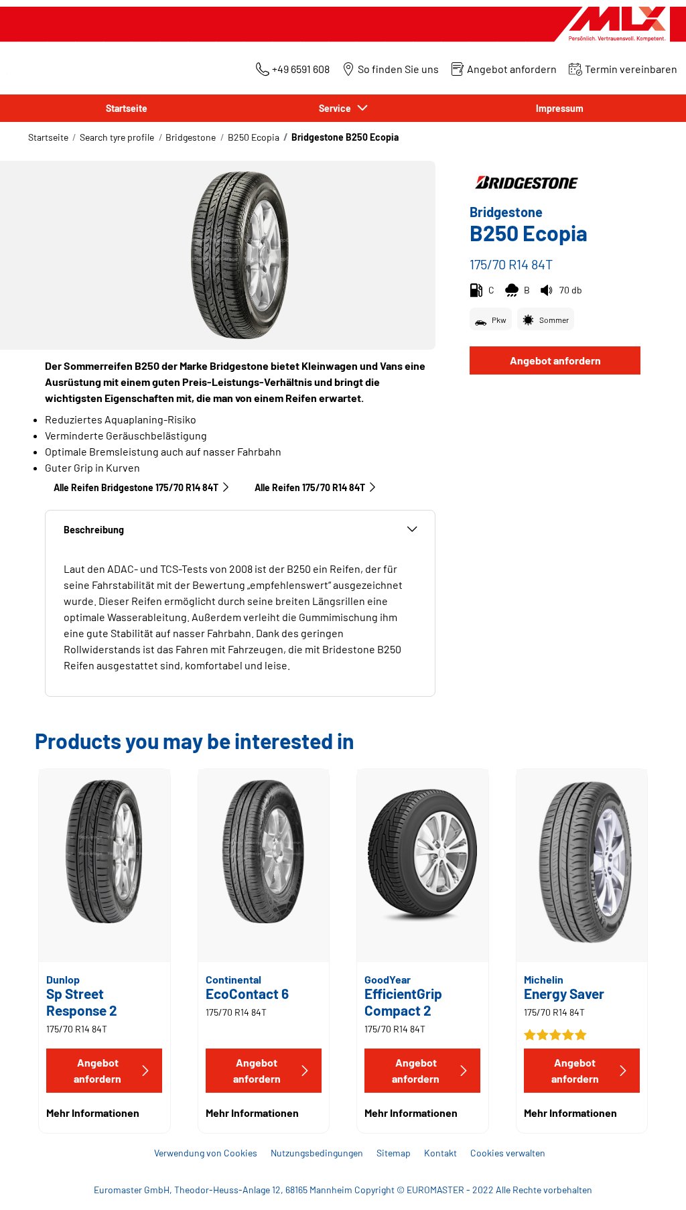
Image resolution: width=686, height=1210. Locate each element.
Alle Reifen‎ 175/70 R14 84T (310, 487)
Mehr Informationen (92, 1112)
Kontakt (440, 1152)
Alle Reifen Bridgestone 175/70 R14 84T (136, 487)
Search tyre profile (117, 137)
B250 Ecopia (253, 137)
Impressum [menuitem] (560, 108)
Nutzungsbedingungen (317, 1152)
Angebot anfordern (555, 360)
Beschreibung (94, 529)
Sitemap (393, 1152)
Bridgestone (190, 137)
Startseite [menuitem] (126, 108)
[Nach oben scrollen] (651, 1181)
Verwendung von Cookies (205, 1152)
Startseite (48, 137)
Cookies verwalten (507, 1152)
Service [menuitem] (337, 108)
